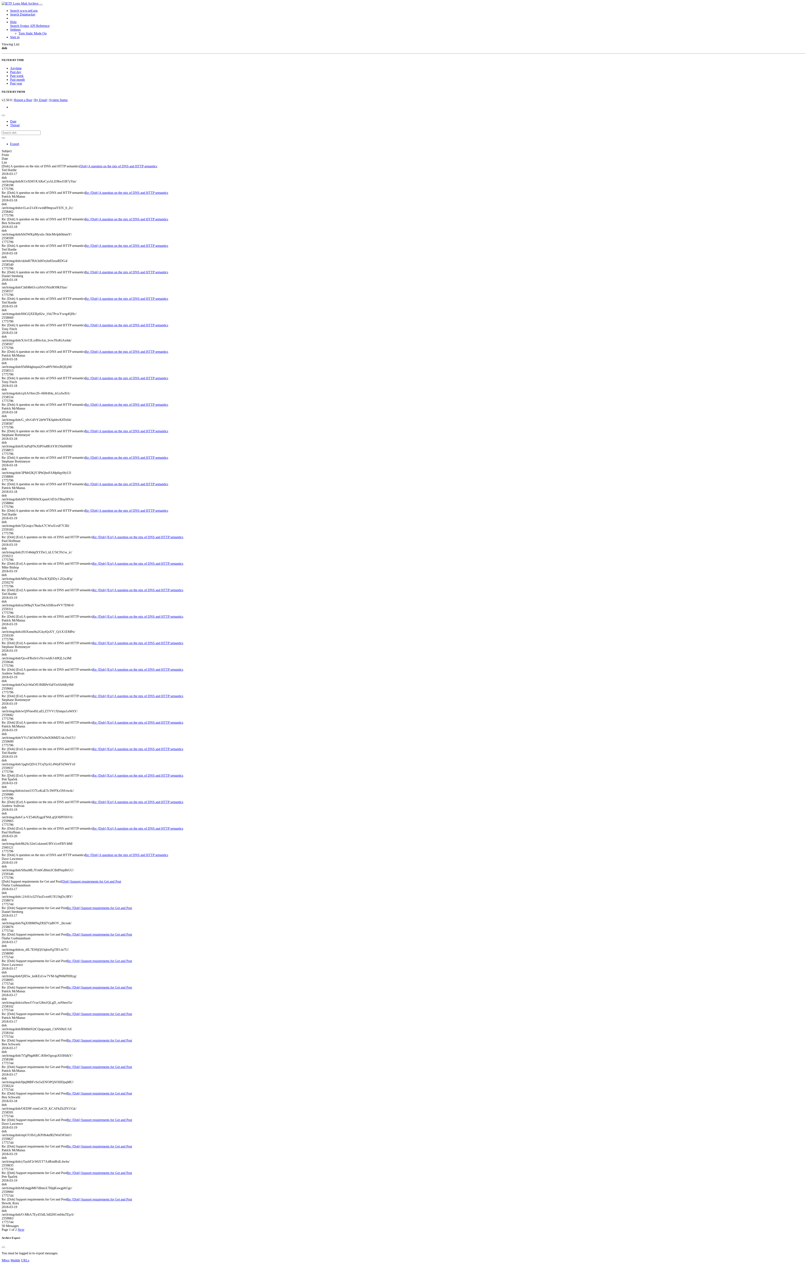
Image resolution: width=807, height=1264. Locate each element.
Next (21, 1229)
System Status (58, 100)
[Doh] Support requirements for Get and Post (91, 881)
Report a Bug (23, 100)
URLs (25, 1260)
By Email (40, 100)
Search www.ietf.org (24, 10)
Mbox (6, 1260)
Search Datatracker (22, 14)
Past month (17, 79)
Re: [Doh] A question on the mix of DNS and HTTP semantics (126, 192)
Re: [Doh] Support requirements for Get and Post (99, 908)
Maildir (15, 1260)
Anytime (16, 68)
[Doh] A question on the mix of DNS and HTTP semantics (118, 166)
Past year (16, 83)
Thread (15, 125)
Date (13, 121)
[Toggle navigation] (41, 4)
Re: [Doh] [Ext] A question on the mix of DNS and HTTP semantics (137, 537)
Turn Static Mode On (32, 33)
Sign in (15, 37)
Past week (17, 76)
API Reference (40, 26)
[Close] (3, 1247)
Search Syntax (19, 26)
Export (14, 144)
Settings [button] (15, 29)
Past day (15, 72)
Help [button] (13, 22)
